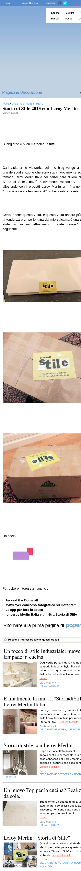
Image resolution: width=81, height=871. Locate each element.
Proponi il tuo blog (29, 3)
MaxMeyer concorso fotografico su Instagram (41, 605)
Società (55, 13)
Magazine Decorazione (22, 92)
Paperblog (21, 16)
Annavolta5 (12, 112)
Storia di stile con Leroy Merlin (38, 745)
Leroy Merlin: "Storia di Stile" (37, 837)
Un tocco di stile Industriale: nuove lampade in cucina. (42, 653)
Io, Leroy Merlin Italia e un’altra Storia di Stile (41, 614)
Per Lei (55, 18)
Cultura (70, 13)
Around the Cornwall (22, 600)
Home (7, 3)
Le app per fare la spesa (24, 610)
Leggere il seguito (68, 722)
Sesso (68, 18)
